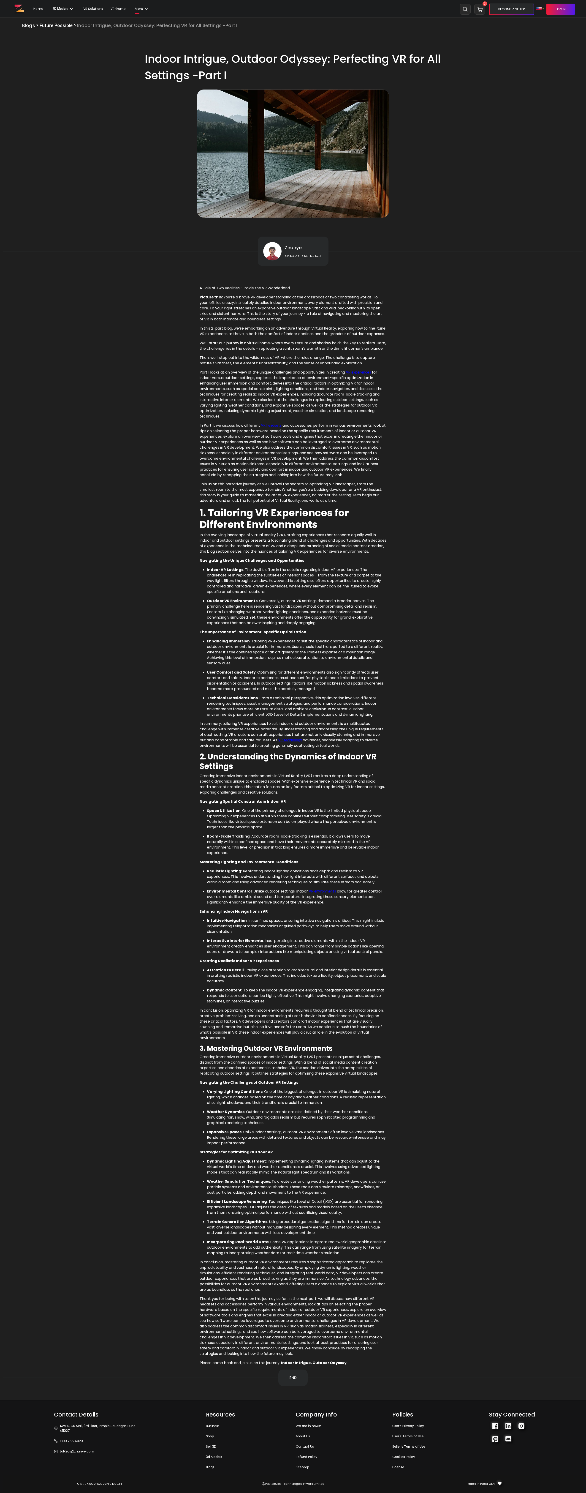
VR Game (118, 8)
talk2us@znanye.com (77, 1451)
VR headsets (271, 425)
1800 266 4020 (71, 1441)
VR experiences (358, 372)
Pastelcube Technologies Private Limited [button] (295, 1484)
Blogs (28, 25)
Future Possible (56, 25)
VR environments (322, 891)
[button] (118, 9)
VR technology (290, 740)
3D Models (60, 9)
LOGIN (561, 9)
